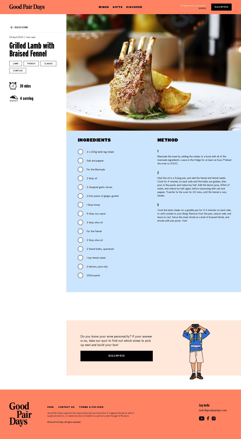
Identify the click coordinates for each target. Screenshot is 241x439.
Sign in (202, 8)
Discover (134, 6)
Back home (21, 28)
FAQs (50, 407)
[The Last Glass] (27, 7)
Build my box (221, 7)
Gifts (118, 6)
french (31, 64)
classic (48, 64)
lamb (15, 64)
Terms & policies (91, 407)
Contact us (66, 407)
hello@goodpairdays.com (213, 410)
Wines (104, 6)
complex (18, 71)
